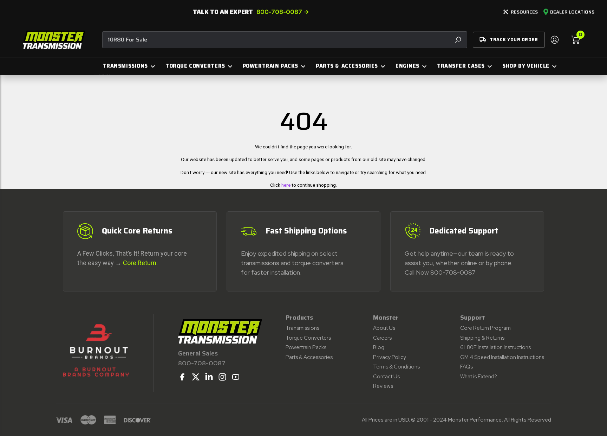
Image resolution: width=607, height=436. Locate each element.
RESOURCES (524, 12)
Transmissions (302, 328)
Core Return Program (485, 328)
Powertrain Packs (306, 347)
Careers (382, 337)
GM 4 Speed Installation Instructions (502, 357)
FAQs (466, 366)
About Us (384, 328)
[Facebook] (182, 376)
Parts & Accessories (309, 357)
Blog (378, 347)
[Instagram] (222, 377)
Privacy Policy (389, 357)
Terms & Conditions (396, 366)
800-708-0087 (279, 12)
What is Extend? (478, 376)
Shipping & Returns (482, 337)
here (286, 185)
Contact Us (386, 376)
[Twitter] (195, 377)
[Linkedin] (209, 377)
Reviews (383, 386)
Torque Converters (308, 337)
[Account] (554, 39)
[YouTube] (235, 377)
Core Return (139, 263)
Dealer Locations (572, 12)
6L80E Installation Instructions (495, 347)
